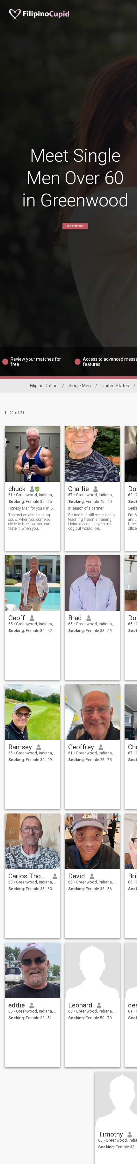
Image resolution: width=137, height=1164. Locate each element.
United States (115, 385)
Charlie (78, 489)
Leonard (80, 1005)
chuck (16, 489)
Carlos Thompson (28, 876)
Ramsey (20, 747)
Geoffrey (81, 747)
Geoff (16, 618)
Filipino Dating (44, 385)
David (76, 876)
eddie (16, 1005)
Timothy (110, 1134)
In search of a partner (86, 508)
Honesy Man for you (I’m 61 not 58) (32, 508)
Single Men (79, 385)
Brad (75, 618)
